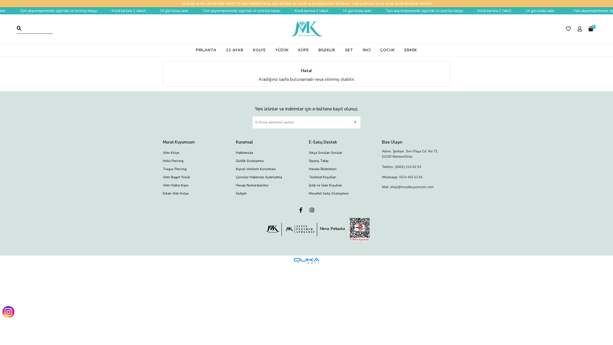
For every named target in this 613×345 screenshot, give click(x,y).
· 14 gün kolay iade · (165, 10)
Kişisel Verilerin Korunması (256, 169)
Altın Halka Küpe (175, 185)
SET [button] (349, 50)
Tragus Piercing (175, 169)
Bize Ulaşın (392, 142)
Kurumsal (244, 142)
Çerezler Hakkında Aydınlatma (259, 177)
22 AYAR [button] (235, 50)
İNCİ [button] (367, 50)
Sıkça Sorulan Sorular (325, 152)
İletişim (241, 193)
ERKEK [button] (410, 50)
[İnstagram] (312, 210)
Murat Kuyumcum (179, 142)
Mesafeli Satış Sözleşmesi (329, 193)
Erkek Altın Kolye (176, 193)
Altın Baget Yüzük (176, 177)
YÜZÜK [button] (282, 50)
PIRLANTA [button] (206, 50)
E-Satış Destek (323, 142)
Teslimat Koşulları (322, 177)
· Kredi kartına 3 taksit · (119, 10)
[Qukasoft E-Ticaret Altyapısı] (306, 261)
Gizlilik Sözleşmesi (250, 161)
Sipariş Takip (319, 161)
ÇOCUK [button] (387, 50)
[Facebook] (300, 210)
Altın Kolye (171, 152)
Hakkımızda (244, 152)
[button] (568, 28)
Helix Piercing (173, 161)
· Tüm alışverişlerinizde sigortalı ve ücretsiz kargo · (49, 10)
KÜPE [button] (303, 50)
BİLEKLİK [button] (326, 50)
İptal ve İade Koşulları (325, 185)
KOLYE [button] (259, 50)
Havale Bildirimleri (322, 169)
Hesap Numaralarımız (252, 185)
